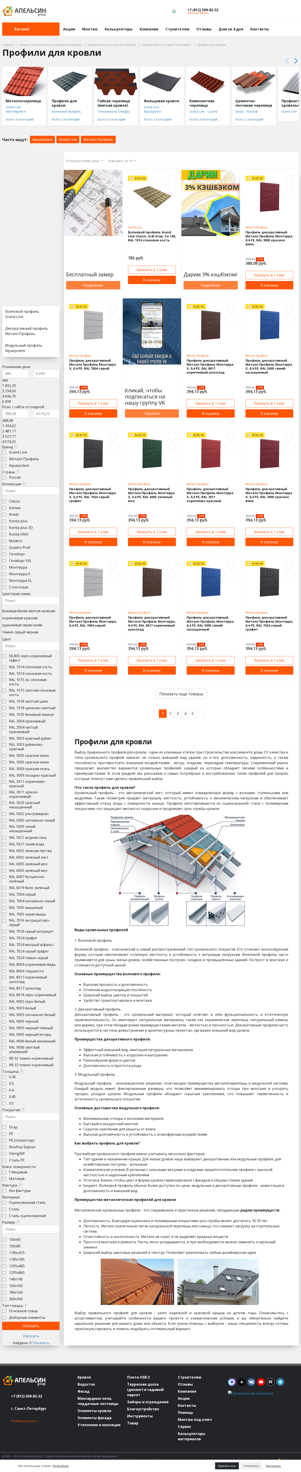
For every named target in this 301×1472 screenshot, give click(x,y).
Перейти (152, 413)
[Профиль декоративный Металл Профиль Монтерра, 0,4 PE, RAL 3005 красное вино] (269, 196)
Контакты (259, 29)
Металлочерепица (23, 101)
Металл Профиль (98, 139)
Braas (240, 111)
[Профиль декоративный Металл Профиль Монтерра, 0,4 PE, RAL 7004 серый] (93, 582)
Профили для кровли (64, 103)
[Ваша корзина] (291, 11)
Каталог (22, 29)
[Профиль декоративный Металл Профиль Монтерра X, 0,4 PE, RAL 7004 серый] (93, 325)
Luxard (212, 111)
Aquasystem (152, 111)
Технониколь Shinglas (114, 111)
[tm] (280, 1382)
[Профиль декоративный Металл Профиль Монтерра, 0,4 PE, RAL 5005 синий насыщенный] (211, 582)
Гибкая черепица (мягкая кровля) (114, 103)
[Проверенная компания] (250, 1393)
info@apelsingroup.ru (24, 1421)
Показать (40, 1342)
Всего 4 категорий (19, 119)
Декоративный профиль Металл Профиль (26, 331)
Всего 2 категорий (249, 119)
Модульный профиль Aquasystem (23, 348)
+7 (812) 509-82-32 (26, 1396)
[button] (202, 10)
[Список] (282, 160)
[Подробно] (293, 160)
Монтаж (90, 29)
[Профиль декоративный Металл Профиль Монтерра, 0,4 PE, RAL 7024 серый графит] (269, 582)
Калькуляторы (118, 29)
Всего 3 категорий (66, 119)
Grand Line (13, 107)
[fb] (232, 1382)
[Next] (200, 713)
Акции (69, 29)
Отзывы (204, 29)
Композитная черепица (202, 103)
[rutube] (271, 1382)
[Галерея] (271, 160)
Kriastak (252, 111)
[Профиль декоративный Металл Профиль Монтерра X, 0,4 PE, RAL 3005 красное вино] (269, 453)
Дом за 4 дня (231, 29)
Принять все (227, 1466)
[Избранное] (271, 11)
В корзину (152, 279)
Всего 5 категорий (111, 119)
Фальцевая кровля (161, 101)
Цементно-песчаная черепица (254, 103)
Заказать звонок (198, 13)
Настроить (273, 1466)
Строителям (177, 29)
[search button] (297, 25)
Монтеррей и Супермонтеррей (18, 113)
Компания (149, 29)
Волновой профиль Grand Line (66, 113)
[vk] (251, 1382)
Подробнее (93, 285)
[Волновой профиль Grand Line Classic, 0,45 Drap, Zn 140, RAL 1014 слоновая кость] (152, 196)
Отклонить (251, 1466)
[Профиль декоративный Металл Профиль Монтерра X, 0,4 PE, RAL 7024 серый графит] (93, 453)
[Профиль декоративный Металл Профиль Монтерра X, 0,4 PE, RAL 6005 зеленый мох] (152, 453)
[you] (261, 1382)
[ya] (241, 1382)
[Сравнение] (281, 11)
